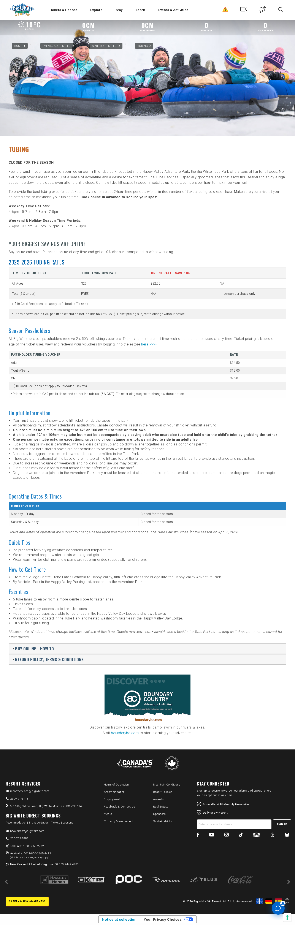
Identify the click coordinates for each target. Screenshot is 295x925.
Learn (140, 10)
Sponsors (159, 814)
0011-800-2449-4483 (30, 855)
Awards (158, 799)
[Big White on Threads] (272, 835)
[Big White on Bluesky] (287, 835)
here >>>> (149, 344)
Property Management (118, 821)
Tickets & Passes (63, 10)
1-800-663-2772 (27, 846)
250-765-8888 (19, 838)
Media (108, 814)
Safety (225, 10)
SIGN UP (282, 824)
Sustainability (162, 821)
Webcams (244, 10)
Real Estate (160, 806)
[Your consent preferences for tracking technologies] (287, 917)
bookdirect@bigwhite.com (27, 831)
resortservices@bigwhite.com (29, 791)
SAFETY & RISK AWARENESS (27, 901)
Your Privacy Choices (163, 919)
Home (18, 46)
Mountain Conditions (166, 784)
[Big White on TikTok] (241, 835)
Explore (96, 10)
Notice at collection (119, 919)
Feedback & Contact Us (119, 806)
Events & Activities (173, 10)
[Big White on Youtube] (211, 835)
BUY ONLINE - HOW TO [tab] (34, 648)
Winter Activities (104, 46)
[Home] (22, 9)
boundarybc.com (125, 733)
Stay (119, 10)
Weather (262, 10)
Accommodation (114, 792)
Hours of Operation (116, 784)
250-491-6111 (19, 798)
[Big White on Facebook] (198, 835)
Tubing (143, 46)
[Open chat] (278, 908)
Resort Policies (162, 792)
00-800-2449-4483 (44, 864)
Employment (112, 799)
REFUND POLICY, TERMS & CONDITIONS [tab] (49, 659)
